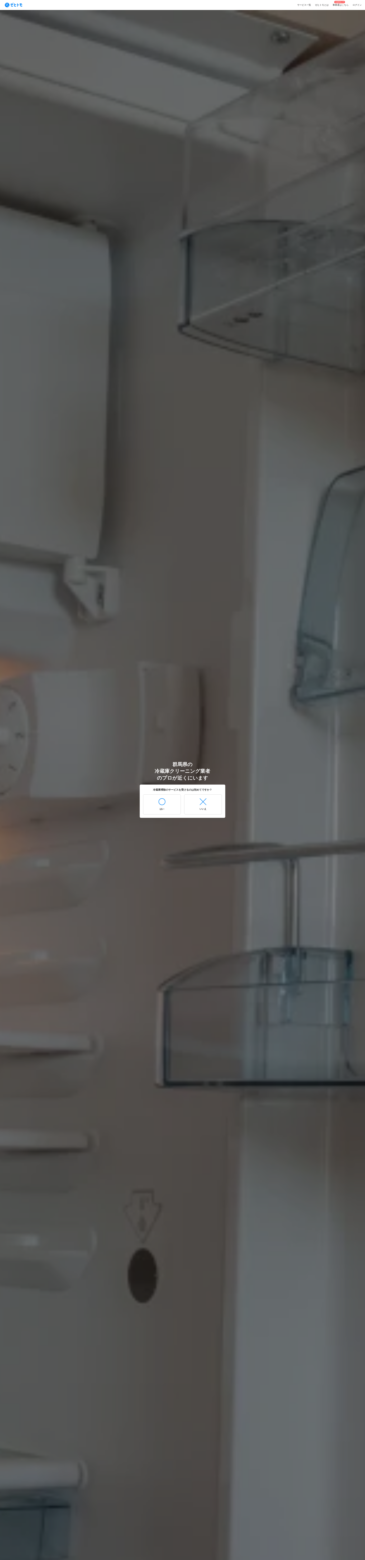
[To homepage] (13, 5)
